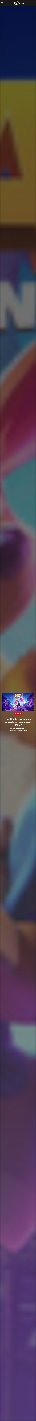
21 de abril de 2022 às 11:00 (18, 731)
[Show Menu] (2, 3)
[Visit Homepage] (19, 2)
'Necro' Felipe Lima (18, 729)
